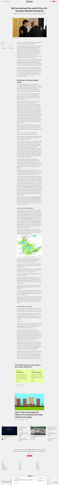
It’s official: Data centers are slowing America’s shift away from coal (23, 433)
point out (36, 117)
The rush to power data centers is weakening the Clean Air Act (52, 433)
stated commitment (22, 174)
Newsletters (37, 463)
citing (18, 129)
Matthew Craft (22, 419)
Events (37, 464)
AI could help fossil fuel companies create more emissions (23, 428)
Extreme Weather (4, 468)
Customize (40, 480)
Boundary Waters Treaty (26, 233)
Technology (26, 419)
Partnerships (20, 468)
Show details (16, 483)
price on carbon (37, 115)
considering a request (35, 197)
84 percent (36, 221)
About (20, 463)
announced (34, 48)
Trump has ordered (28, 186)
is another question (38, 109)
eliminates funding (25, 217)
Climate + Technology (10, 46)
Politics (3, 464)
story (20, 42)
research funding (34, 51)
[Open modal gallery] (29, 245)
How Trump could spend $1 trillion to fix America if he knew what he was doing (29, 414)
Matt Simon (20, 440)
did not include (24, 212)
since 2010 (31, 152)
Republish (37, 468)
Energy (3, 463)
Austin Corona (49, 430)
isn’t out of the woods (26, 214)
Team (19, 464)
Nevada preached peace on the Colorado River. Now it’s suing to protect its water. (52, 428)
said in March (24, 294)
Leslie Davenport (50, 440)
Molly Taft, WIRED (21, 430)
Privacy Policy (7, 482)
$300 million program (27, 218)
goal (29, 154)
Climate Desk (26, 43)
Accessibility (38, 469)
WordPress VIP (8, 481)
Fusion (33, 42)
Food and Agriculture (4, 469)
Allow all (40, 478)
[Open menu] (56, 1)
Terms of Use (3, 482)
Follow (51, 1)
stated (36, 112)
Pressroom (20, 469)
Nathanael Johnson (17, 419)
